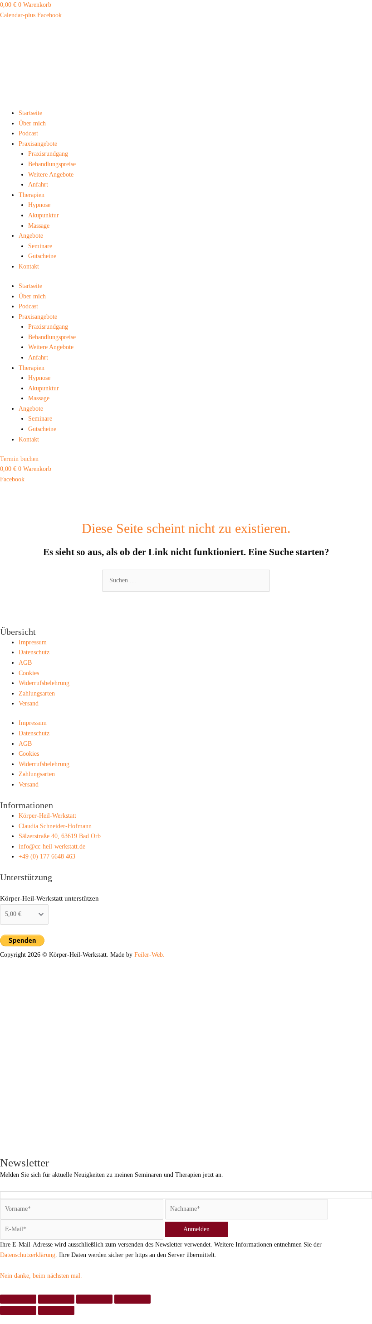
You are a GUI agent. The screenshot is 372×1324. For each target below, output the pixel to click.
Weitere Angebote (50, 174)
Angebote (31, 235)
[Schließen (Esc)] (132, 1299)
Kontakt (29, 266)
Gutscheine (42, 256)
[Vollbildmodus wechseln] (56, 1299)
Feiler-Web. (149, 954)
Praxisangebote (38, 143)
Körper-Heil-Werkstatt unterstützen (49, 898)
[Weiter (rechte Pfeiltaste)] (56, 1310)
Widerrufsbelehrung (44, 683)
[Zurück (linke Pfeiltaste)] (18, 1310)
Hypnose (39, 204)
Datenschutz (34, 652)
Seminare (40, 246)
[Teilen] (94, 1299)
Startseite (30, 113)
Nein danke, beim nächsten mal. (41, 1275)
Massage (38, 225)
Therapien (31, 195)
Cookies (29, 673)
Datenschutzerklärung (27, 1255)
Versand (29, 703)
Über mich (32, 123)
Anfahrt (38, 184)
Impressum (33, 642)
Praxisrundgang (48, 153)
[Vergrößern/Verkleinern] (18, 1299)
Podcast (28, 133)
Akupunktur (43, 215)
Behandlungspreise (52, 164)
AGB (25, 662)
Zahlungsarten (37, 693)
